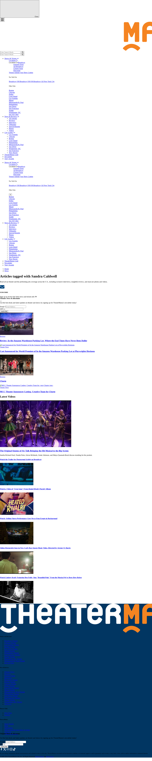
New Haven (13, 153)
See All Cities (13, 114)
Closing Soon (18, 69)
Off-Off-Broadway (34, 81)
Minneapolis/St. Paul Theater (14, 661)
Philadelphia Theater (11, 653)
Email (2, 307)
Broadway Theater (11, 641)
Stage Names (9, 724)
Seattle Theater (9, 657)
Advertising (8, 728)
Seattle (11, 110)
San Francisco (14, 108)
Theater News (4, 347)
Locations (12, 60)
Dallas (11, 94)
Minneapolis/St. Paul (16, 102)
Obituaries (12, 125)
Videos (11, 131)
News (6, 271)
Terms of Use (50, 756)
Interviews (12, 123)
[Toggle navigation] (2, 20)
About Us (7, 732)
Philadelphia (13, 104)
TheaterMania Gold (11, 155)
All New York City (48, 81)
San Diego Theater (11, 696)
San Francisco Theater (12, 655)
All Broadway (18, 66)
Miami (11, 100)
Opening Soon (18, 64)
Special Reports (14, 127)
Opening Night (9, 676)
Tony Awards (9, 159)
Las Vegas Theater (10, 649)
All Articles (13, 118)
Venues (11, 73)
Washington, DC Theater (13, 659)
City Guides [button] (8, 133)
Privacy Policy (39, 756)
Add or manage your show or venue (17, 730)
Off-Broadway (22, 81)
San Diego (12, 106)
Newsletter (8, 157)
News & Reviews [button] (10, 116)
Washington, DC (15, 112)
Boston (11, 90)
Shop (6, 726)
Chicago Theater (10, 643)
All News (7, 704)
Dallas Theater (9, 686)
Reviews (12, 120)
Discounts (16, 71)
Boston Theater (9, 647)
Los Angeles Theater (11, 645)
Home (6, 269)
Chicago (12, 92)
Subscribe (4, 311)
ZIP (1, 309)
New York (8, 713)
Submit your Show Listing (23, 73)
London (7, 715)
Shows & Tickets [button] (10, 58)
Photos (11, 129)
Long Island (13, 96)
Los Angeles (13, 98)
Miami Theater (9, 651)
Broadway (21, 62)
